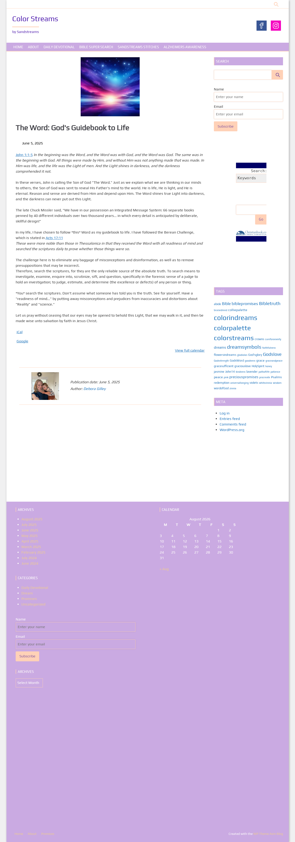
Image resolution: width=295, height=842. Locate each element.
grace (260, 360)
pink (226, 377)
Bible (226, 303)
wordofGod (221, 388)
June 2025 (29, 530)
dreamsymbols (244, 347)
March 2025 (31, 547)
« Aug (164, 569)
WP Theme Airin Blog (268, 834)
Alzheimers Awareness (185, 47)
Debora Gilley (94, 389)
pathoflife (264, 371)
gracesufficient (223, 366)
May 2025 (29, 535)
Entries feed (230, 419)
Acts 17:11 (54, 238)
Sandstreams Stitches (138, 47)
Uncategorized (33, 604)
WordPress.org (232, 430)
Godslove (272, 354)
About (33, 47)
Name (219, 89)
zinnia (233, 388)
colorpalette (232, 328)
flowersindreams (225, 355)
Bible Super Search (96, 47)
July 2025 (29, 524)
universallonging (239, 382)
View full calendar (190, 350)
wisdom (277, 382)
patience (275, 371)
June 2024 (29, 563)
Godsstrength (221, 360)
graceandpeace (274, 360)
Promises (29, 598)
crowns (259, 339)
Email (218, 106)
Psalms (276, 377)
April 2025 (29, 541)
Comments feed (233, 424)
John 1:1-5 (24, 155)
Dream (27, 593)
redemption (221, 382)
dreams (220, 347)
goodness (250, 360)
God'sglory (255, 355)
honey (268, 366)
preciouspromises (243, 377)
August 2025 (31, 519)
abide (217, 304)
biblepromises (245, 303)
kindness (240, 371)
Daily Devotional (59, 47)
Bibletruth (269, 303)
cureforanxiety (273, 339)
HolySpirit (258, 366)
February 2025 (33, 552)
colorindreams (235, 317)
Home (18, 47)
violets (254, 382)
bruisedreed (220, 310)
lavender (252, 371)
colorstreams (234, 338)
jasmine (219, 371)
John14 (230, 371)
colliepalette (237, 310)
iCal (20, 332)
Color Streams (35, 18)
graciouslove (242, 366)
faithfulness (269, 347)
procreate (264, 377)
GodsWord (237, 360)
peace (218, 377)
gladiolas (242, 355)
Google (22, 341)
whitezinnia (265, 382)
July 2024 (29, 558)
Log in (225, 413)
